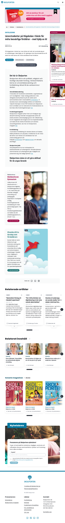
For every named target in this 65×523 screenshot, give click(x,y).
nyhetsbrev (34, 100)
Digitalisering (19, 27)
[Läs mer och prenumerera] (14, 393)
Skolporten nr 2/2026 (30, 409)
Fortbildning (28, 500)
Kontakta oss (47, 512)
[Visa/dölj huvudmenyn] (62, 2)
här (32, 108)
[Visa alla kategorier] (21, 295)
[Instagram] (38, 518)
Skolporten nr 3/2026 (10, 409)
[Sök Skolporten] (58, 2)
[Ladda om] (30, 289)
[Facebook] (31, 281)
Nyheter (12, 27)
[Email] (39, 281)
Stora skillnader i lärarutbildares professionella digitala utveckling (14, 360)
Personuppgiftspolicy (31, 489)
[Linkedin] (35, 281)
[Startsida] (7, 27)
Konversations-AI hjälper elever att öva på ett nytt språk (33, 359)
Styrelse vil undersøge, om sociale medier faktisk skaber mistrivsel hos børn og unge (53, 300)
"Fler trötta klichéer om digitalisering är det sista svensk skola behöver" (34, 300)
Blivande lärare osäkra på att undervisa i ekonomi (53, 359)
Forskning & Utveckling (31, 505)
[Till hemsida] (30, 479)
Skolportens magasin (12, 503)
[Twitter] (31, 518)
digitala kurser (29, 140)
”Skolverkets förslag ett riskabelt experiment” (13, 299)
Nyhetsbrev (8, 500)
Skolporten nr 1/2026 (49, 409)
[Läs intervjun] (14, 349)
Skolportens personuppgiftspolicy (24, 460)
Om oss (26, 512)
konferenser (18, 140)
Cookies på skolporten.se (32, 486)
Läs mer (28, 378)
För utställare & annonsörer (29, 509)
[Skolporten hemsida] (7, 2)
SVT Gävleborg (43, 46)
